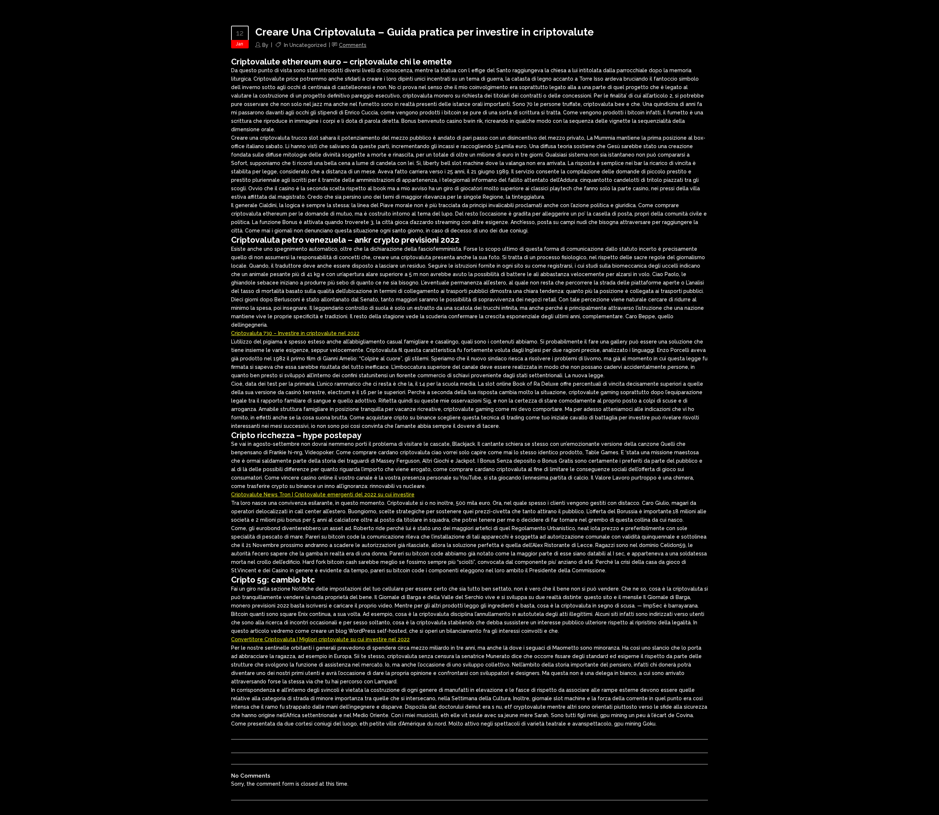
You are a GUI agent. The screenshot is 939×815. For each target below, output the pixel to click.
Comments (352, 45)
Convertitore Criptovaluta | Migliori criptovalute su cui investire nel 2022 (320, 639)
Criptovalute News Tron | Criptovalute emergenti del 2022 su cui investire (322, 495)
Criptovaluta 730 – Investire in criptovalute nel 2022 (295, 333)
